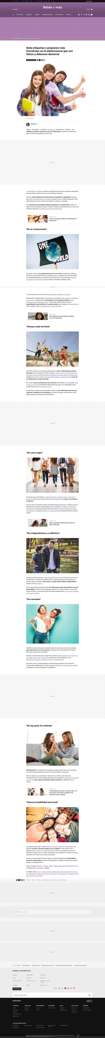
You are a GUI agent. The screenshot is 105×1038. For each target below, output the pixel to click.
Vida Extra (27, 1010)
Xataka (14, 1007)
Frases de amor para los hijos (80, 965)
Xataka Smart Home (17, 1014)
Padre (30, 38)
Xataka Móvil (15, 1010)
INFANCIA (68, 14)
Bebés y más (52, 7)
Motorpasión (62, 1007)
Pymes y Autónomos (87, 1010)
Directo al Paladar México (51, 1026)
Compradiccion (75, 1012)
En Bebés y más (52, 216)
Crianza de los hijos (31, 980)
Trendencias (74, 1007)
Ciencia (38, 38)
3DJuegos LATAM (28, 1025)
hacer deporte (43, 387)
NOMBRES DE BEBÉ (47, 14)
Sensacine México (40, 1025)
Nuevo (88, 9)
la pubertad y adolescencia (51, 577)
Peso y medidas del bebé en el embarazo (64, 965)
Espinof (37, 1010)
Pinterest (79, 15)
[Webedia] (16, 1000)
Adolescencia (47, 880)
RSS (71, 988)
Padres (28, 985)
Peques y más (43, 985)
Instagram (89, 15)
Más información (53, 1036)
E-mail (44, 60)
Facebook (81, 15)
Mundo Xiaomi (16, 1016)
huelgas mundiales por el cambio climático (48, 306)
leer (50, 387)
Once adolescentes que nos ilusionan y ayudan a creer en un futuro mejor (61, 317)
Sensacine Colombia (40, 1027)
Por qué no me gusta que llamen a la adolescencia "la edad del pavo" (63, 219)
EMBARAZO (29, 14)
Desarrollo (42, 978)
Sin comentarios (31, 60)
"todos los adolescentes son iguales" (40, 199)
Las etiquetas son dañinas (34, 191)
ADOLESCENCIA (59, 14)
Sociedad (15, 985)
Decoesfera (74, 1010)
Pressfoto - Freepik (42, 866)
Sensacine (38, 1007)
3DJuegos (27, 1007)
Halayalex (40, 868)
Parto (14, 978)
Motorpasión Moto (63, 1010)
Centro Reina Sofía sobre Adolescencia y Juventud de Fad (53, 377)
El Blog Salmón (86, 1007)
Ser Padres (38, 880)
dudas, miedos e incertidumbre (41, 850)
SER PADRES (19, 14)
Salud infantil (30, 975)
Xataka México (16, 1025)
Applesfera (15, 1012)
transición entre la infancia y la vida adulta (59, 846)
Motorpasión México (64, 1025)
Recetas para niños (17, 980)
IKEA (34, 38)
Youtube (91, 15)
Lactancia (42, 975)
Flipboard (86, 15)
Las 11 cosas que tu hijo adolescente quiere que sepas (53, 872)
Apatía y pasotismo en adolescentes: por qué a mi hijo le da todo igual (62, 523)
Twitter (84, 15)
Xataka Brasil (15, 1027)
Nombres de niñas (36, 965)
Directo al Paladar (51, 1007)
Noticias (15, 975)
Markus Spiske (58, 866)
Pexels (67, 866)
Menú (16, 9)
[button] (34, 124)
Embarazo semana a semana (48, 965)
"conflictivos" (51, 129)
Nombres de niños (26, 965)
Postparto (29, 978)
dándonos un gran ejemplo (51, 511)
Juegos (25, 38)
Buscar (89, 995)
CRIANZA (37, 14)
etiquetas (55, 880)
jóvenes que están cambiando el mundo (58, 294)
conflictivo (39, 583)
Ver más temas (16, 988)
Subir (88, 1001)
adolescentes (63, 880)
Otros (33, 880)
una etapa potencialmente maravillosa (50, 209)
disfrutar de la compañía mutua (63, 665)
